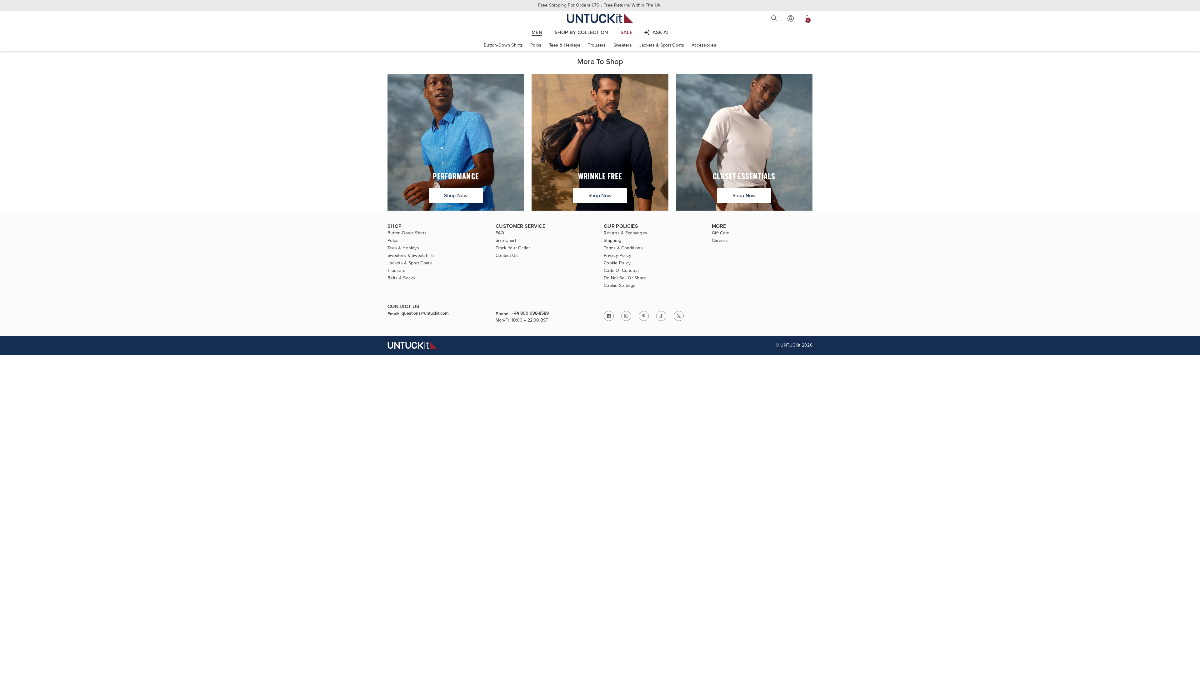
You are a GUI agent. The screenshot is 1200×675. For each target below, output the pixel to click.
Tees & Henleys (565, 45)
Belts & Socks (401, 278)
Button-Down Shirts (503, 45)
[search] (774, 18)
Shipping (612, 240)
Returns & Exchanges (625, 233)
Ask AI (660, 32)
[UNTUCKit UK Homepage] (600, 18)
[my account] (790, 18)
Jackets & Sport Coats (661, 45)
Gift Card (721, 233)
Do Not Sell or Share (625, 278)
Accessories (704, 45)
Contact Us (507, 255)
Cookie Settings (619, 285)
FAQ (500, 233)
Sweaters (622, 45)
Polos (535, 45)
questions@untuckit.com (425, 314)
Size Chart (506, 240)
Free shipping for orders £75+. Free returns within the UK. (600, 5)
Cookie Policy (617, 263)
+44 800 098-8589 (530, 314)
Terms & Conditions (623, 248)
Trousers (597, 45)
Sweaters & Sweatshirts (411, 255)
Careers (720, 240)
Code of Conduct (621, 270)
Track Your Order (513, 248)
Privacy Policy (617, 255)
